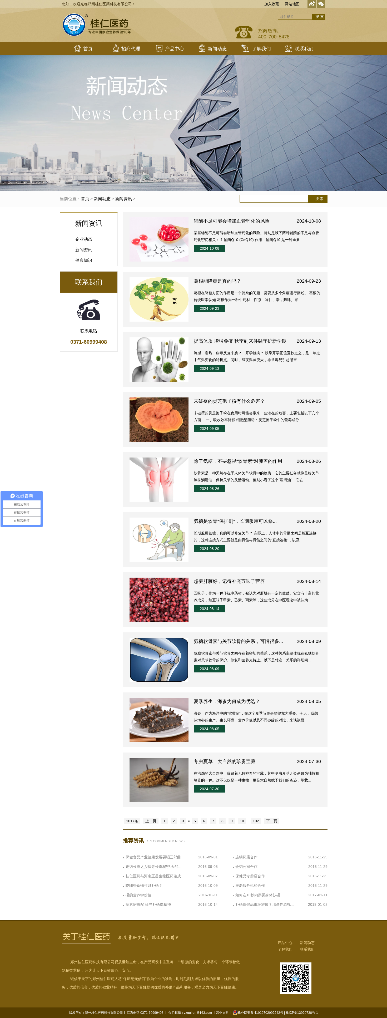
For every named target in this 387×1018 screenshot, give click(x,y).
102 (256, 821)
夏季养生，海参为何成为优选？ (257, 701)
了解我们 (285, 949)
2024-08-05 (209, 729)
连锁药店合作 (246, 857)
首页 (85, 198)
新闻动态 (102, 198)
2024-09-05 (209, 428)
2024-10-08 (209, 248)
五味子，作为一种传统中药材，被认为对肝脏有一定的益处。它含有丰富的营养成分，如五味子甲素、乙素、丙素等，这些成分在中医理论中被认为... (256, 596)
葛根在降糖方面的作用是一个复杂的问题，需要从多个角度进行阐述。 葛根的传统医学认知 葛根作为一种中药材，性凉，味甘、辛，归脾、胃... (257, 296)
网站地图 (292, 4)
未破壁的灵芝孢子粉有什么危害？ (257, 401)
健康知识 (83, 260)
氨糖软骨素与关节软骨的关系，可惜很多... (257, 641)
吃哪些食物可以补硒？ (144, 885)
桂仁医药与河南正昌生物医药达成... (155, 876)
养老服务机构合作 (250, 885)
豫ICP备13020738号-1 (302, 1013)
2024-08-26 (209, 488)
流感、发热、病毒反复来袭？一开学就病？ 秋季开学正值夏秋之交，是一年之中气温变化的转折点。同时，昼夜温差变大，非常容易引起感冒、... (257, 356)
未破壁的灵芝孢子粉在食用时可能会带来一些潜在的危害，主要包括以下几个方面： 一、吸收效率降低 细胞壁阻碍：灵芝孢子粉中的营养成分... (256, 416)
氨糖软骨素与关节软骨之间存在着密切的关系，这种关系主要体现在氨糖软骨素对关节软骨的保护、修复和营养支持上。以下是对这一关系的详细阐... (256, 656)
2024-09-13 (209, 368)
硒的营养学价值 (138, 895)
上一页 (150, 821)
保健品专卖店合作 (250, 876)
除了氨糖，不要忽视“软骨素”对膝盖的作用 (257, 461)
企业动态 (83, 239)
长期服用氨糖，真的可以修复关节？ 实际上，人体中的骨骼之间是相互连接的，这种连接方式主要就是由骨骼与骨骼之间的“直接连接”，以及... (255, 536)
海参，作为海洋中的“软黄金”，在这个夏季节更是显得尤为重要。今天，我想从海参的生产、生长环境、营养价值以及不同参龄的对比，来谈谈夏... (256, 716)
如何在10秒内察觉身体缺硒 (257, 895)
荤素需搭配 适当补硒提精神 (148, 904)
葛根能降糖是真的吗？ (257, 281)
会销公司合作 (246, 866)
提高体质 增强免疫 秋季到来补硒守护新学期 (257, 341)
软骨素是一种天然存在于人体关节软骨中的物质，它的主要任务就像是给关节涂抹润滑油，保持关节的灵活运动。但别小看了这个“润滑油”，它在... (256, 476)
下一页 (271, 821)
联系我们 (307, 949)
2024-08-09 (209, 669)
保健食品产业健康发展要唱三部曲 (153, 857)
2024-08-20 (209, 549)
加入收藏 (271, 4)
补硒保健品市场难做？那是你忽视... (264, 904)
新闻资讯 (123, 198)
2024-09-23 (209, 308)
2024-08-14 (209, 609)
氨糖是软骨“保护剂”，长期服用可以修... (257, 521)
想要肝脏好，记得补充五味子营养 (257, 581)
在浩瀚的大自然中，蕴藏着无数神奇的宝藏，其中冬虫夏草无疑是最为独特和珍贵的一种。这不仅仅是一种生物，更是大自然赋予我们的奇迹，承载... (256, 776)
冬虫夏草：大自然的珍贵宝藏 (257, 761)
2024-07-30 (209, 789)
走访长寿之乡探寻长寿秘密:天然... (153, 866)
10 (242, 821)
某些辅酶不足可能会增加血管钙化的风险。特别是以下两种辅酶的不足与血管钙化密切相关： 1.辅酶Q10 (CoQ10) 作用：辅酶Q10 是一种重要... (256, 236)
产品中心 (285, 943)
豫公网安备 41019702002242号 (260, 1013)
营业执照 (222, 1013)
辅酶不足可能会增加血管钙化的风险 (257, 221)
